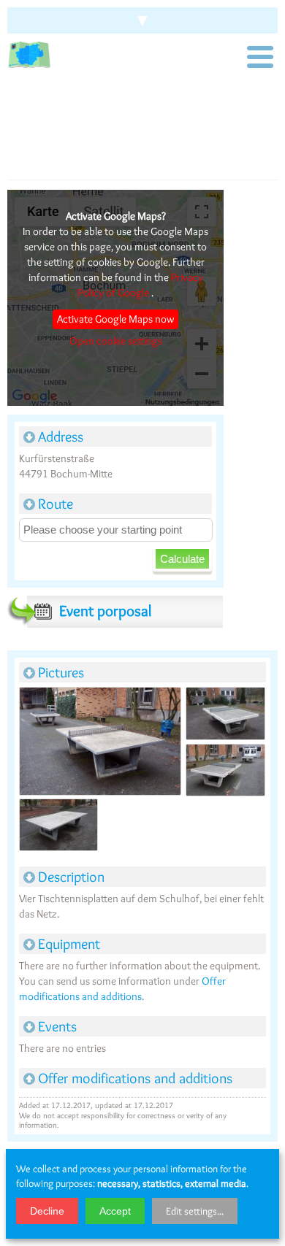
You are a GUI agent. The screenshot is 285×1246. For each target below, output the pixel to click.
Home (17, 110)
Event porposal (105, 610)
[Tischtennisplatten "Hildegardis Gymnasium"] (99, 743)
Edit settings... (195, 1211)
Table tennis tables (71, 110)
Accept (115, 1211)
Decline (47, 1211)
